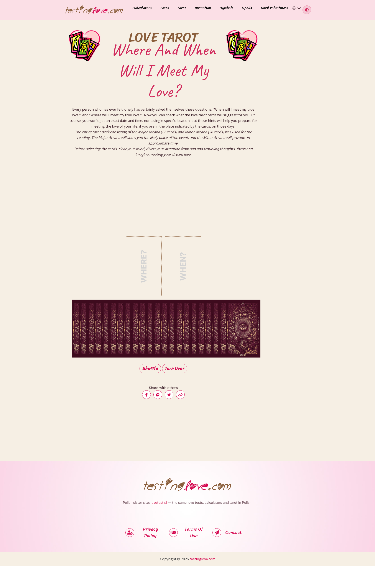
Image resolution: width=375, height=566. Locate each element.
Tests (164, 8)
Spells (247, 8)
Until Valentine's (274, 8)
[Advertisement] (163, 201)
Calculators (141, 8)
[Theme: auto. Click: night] (307, 9)
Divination (203, 8)
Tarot (181, 8)
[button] (296, 8)
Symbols (226, 8)
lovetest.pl (159, 502)
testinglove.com (202, 559)
